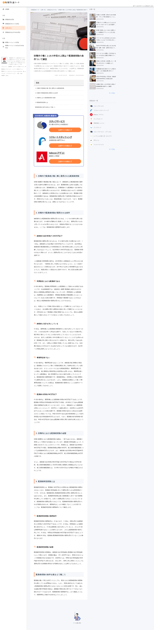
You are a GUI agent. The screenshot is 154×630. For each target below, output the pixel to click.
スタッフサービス (57, 121)
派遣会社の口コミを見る (12, 24)
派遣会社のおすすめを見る (12, 32)
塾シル (24, 71)
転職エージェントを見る (12, 42)
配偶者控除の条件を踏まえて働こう (45, 107)
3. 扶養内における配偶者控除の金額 (45, 97)
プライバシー (4, 66)
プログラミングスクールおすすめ (14, 71)
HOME (7, 9)
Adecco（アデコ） (57, 153)
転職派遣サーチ (35, 10)
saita (18, 73)
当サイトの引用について (18, 66)
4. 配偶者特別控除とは (41, 102)
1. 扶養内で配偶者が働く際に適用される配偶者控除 (49, 88)
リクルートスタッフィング (60, 137)
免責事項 (10, 66)
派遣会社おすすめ (52, 10)
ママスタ (3, 73)
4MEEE (3, 75)
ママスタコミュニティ (11, 73)
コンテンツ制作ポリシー (17, 69)
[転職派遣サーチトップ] (77, 2)
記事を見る (8, 28)
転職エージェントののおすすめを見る (14, 47)
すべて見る (112, 93)
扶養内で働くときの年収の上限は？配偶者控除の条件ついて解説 (75, 10)
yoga (21, 73)
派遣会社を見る (9, 19)
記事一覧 (43, 10)
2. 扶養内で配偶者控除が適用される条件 (46, 93)
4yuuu (7, 75)
